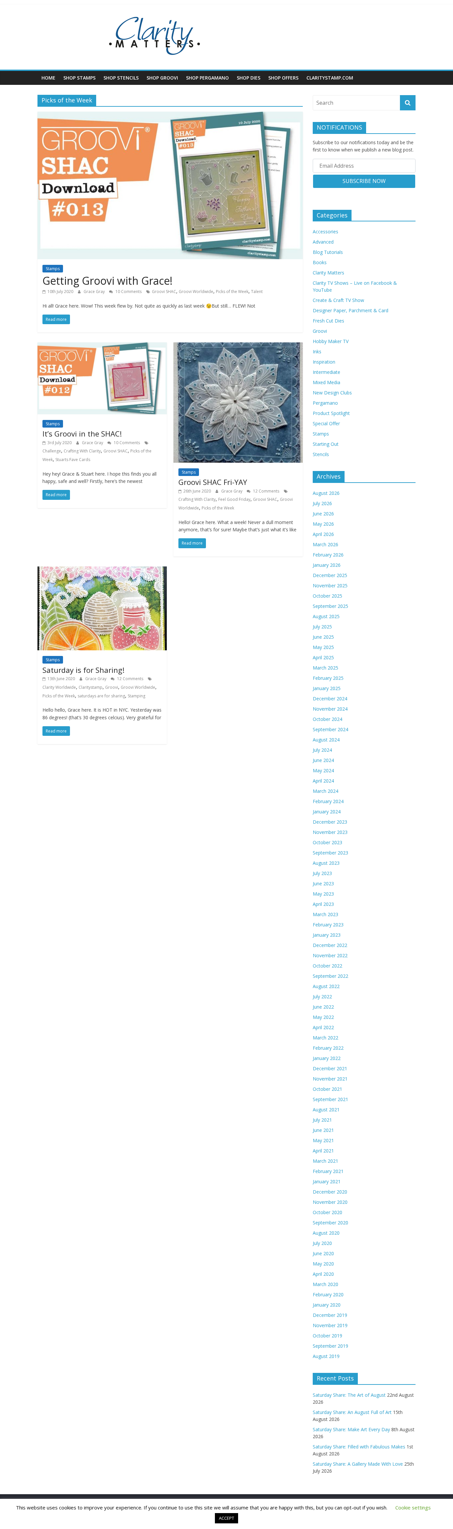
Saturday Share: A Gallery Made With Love (358, 1464)
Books (320, 262)
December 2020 (330, 1192)
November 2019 (330, 1325)
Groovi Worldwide (196, 291)
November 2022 (330, 955)
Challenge (51, 451)
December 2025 (330, 575)
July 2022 (322, 996)
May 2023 (323, 894)
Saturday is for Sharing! (83, 670)
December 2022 (330, 945)
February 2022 (328, 1048)
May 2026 (323, 524)
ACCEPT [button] (226, 1518)
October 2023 (327, 842)
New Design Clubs (332, 392)
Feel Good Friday (234, 499)
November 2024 (330, 709)
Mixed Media (326, 382)
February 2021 (328, 1171)
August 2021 (326, 1109)
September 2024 (330, 729)
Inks (317, 351)
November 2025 (330, 585)
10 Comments (128, 291)
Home (48, 78)
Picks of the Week (232, 291)
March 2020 (325, 1284)
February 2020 (328, 1294)
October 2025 (327, 596)
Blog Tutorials (328, 252)
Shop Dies (248, 78)
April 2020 (323, 1274)
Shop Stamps (79, 78)
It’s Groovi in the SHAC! (82, 434)
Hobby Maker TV (331, 341)
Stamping (136, 696)
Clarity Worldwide (59, 687)
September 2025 (330, 606)
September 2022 (330, 976)
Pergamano (325, 403)
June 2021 (323, 1130)
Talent (257, 291)
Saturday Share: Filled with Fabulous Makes (359, 1446)
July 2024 (322, 750)
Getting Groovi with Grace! (107, 280)
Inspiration (324, 362)
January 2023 (327, 935)
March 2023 (325, 914)
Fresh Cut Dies (328, 321)
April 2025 (323, 657)
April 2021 (323, 1150)
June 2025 (323, 637)
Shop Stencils (121, 78)
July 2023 (322, 873)
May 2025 (323, 647)
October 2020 (327, 1212)
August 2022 (326, 986)
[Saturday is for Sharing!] (102, 570)
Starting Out (326, 444)
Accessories (325, 231)
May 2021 (323, 1140)
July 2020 (322, 1243)
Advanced (323, 242)
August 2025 (326, 616)
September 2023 (330, 853)
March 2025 (325, 668)
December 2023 (330, 822)
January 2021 (327, 1181)
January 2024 (327, 811)
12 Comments (265, 491)
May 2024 (323, 770)
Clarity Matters (328, 272)
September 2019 (330, 1346)
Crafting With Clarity (82, 451)
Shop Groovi (162, 78)
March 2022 (325, 1037)
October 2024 (327, 719)
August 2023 (326, 863)
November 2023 (330, 832)
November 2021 (330, 1079)
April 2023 (323, 904)
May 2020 (323, 1264)
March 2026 (325, 544)
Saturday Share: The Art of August (349, 1395)
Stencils (321, 454)
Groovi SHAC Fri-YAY (212, 482)
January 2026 (327, 565)
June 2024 (323, 760)
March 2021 (325, 1161)
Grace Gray (95, 291)
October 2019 (327, 1335)
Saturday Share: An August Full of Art (352, 1412)
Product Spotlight (331, 413)
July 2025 (322, 626)
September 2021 (330, 1099)
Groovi (111, 687)
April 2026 (323, 534)
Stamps (53, 268)
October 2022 (327, 966)
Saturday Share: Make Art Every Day (351, 1429)
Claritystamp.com (329, 78)
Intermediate (326, 372)
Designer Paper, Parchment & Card (350, 310)
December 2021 (330, 1068)
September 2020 (330, 1222)
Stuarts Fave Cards (72, 459)
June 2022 (323, 1007)
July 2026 (322, 503)
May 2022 (323, 1017)
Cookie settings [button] (413, 1507)
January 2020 (327, 1305)
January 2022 (327, 1058)
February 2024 (328, 801)
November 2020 (330, 1202)
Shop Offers (283, 78)
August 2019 (326, 1356)
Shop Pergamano (207, 78)
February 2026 (328, 555)
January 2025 (327, 688)
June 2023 (323, 883)
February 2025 (328, 678)
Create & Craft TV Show (338, 300)
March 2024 (325, 791)
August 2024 (326, 739)
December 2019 (330, 1315)
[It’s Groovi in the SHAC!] (102, 346)
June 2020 (323, 1253)
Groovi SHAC (164, 291)
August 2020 (326, 1233)
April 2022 (323, 1027)
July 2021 (322, 1120)
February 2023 (328, 924)
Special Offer (326, 423)
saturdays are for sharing (101, 696)
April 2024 (323, 781)
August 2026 (326, 493)
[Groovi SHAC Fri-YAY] (238, 346)
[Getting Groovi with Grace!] (170, 115)
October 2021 (327, 1089)
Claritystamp (90, 687)
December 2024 (330, 698)
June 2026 (323, 513)
